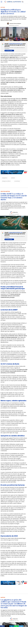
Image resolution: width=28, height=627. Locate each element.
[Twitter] (7, 626)
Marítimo (3, 597)
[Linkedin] (11, 626)
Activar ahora (8, 50)
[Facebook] (2, 626)
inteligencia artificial (6, 181)
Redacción (15, 212)
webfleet (13, 178)
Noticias (3, 7)
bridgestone (4, 178)
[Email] (25, 626)
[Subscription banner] (14, 586)
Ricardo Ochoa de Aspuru (15, 23)
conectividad (17, 181)
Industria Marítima (5, 191)
